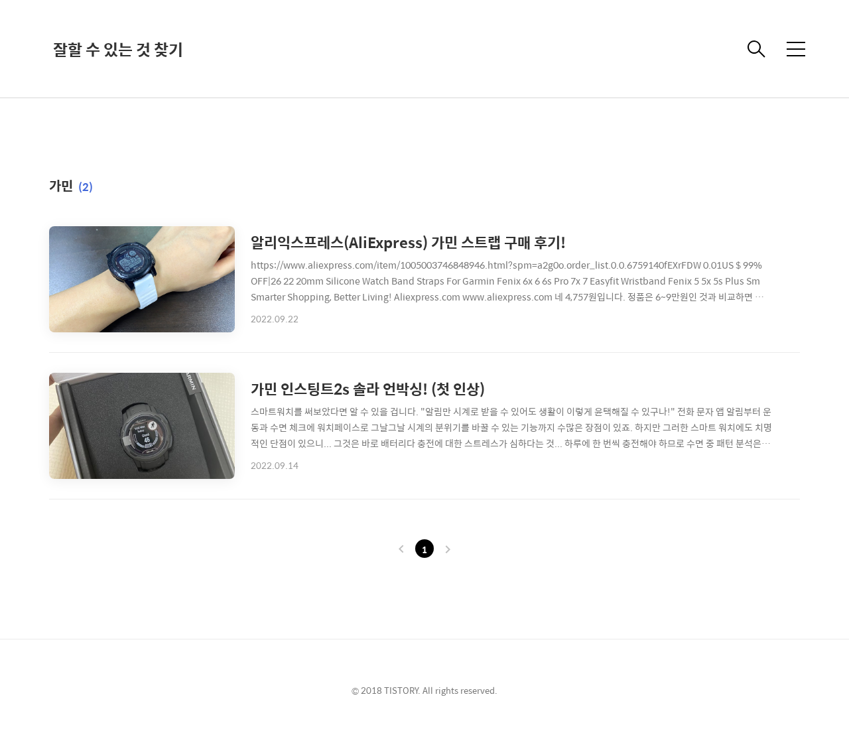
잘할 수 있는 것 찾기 (118, 49)
